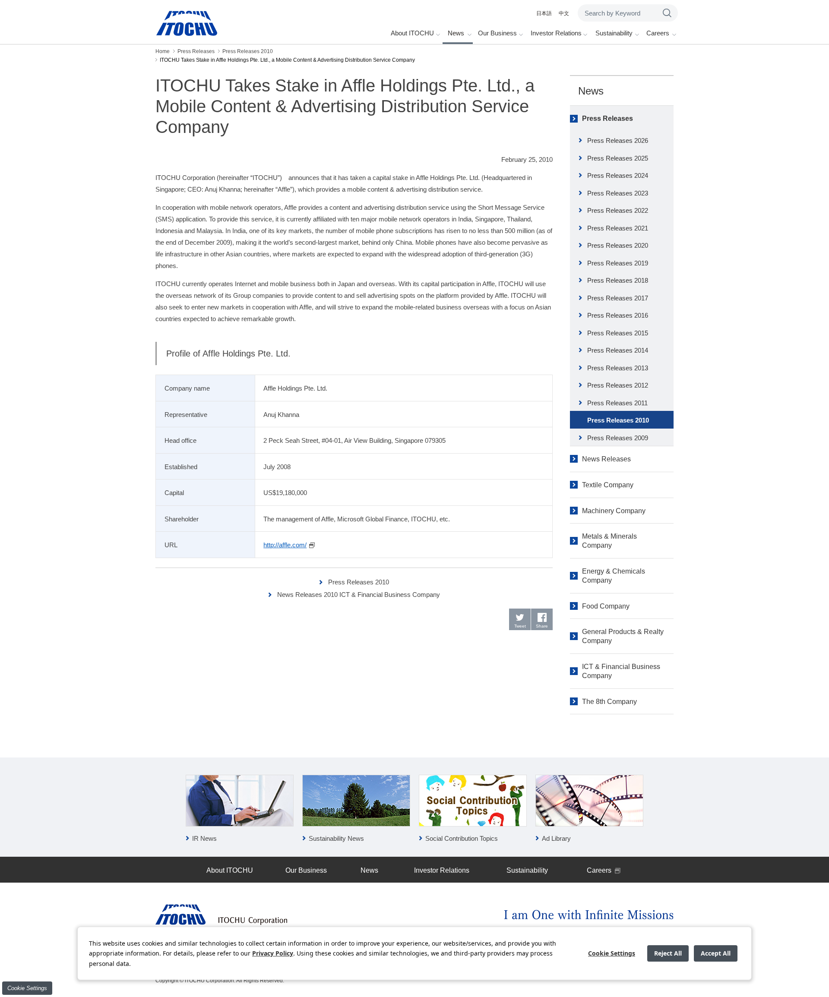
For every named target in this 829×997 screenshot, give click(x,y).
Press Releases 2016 (617, 315)
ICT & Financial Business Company (621, 671)
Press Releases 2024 (617, 175)
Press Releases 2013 (617, 368)
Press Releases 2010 (358, 582)
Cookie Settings (27, 988)
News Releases (606, 459)
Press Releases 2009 (617, 438)
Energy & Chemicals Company (613, 576)
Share (542, 626)
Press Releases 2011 (617, 403)
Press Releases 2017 (617, 298)
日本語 (544, 13)
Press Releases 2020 (617, 245)
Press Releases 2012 (617, 385)
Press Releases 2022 (617, 210)
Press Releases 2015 (617, 333)
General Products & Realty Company (623, 636)
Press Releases (607, 118)
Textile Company (607, 485)
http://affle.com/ (285, 545)
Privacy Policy (272, 953)
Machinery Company (613, 510)
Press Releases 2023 (617, 193)
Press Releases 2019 (617, 263)
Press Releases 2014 (617, 350)
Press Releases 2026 (617, 140)
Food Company (606, 606)
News (591, 91)
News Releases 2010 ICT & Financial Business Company (358, 594)
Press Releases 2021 (617, 228)
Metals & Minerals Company (609, 541)
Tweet (520, 626)
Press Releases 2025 (617, 158)
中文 (564, 13)
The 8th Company (609, 701)
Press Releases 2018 (617, 280)
